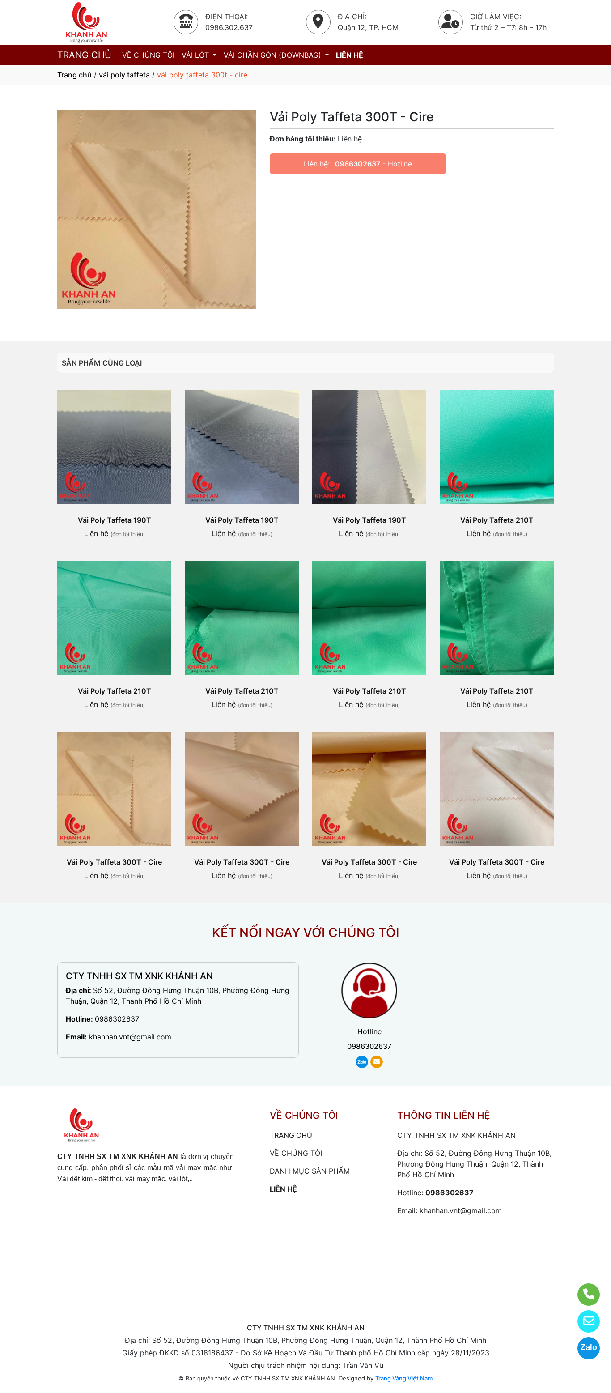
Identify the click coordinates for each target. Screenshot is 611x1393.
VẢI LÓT (196, 55)
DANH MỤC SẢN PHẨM (310, 1171)
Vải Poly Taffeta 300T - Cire (114, 861)
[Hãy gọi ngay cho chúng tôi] (583, 1294)
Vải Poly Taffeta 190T (114, 519)
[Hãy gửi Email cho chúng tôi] (583, 1321)
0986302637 (357, 163)
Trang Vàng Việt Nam (404, 1378)
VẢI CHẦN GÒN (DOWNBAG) (273, 55)
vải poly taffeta (124, 74)
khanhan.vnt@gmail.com (130, 1036)
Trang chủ (74, 74)
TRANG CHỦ (84, 55)
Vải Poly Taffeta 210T (497, 519)
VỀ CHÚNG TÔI (148, 55)
